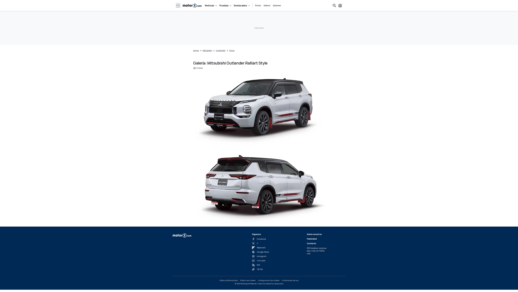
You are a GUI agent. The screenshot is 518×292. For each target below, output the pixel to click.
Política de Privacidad (229, 280)
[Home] (192, 5)
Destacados (240, 5)
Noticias (209, 5)
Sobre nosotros (314, 234)
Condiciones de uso (290, 280)
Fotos (258, 5)
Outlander (220, 50)
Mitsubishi (207, 50)
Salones (277, 5)
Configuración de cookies (268, 280)
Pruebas (224, 5)
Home (196, 50)
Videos (267, 5)
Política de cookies (247, 280)
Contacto (311, 243)
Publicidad (312, 239)
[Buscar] (334, 5)
